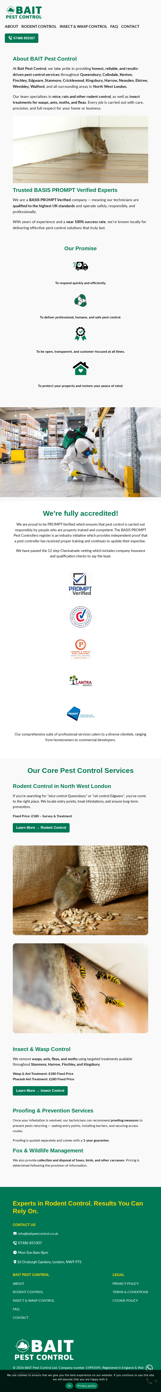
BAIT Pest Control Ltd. (41, 1367)
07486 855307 (24, 38)
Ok (69, 1385)
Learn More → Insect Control (40, 1091)
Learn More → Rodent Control (41, 828)
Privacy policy (86, 1385)
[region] (80, 149)
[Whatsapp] (149, 1368)
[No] (156, 1381)
